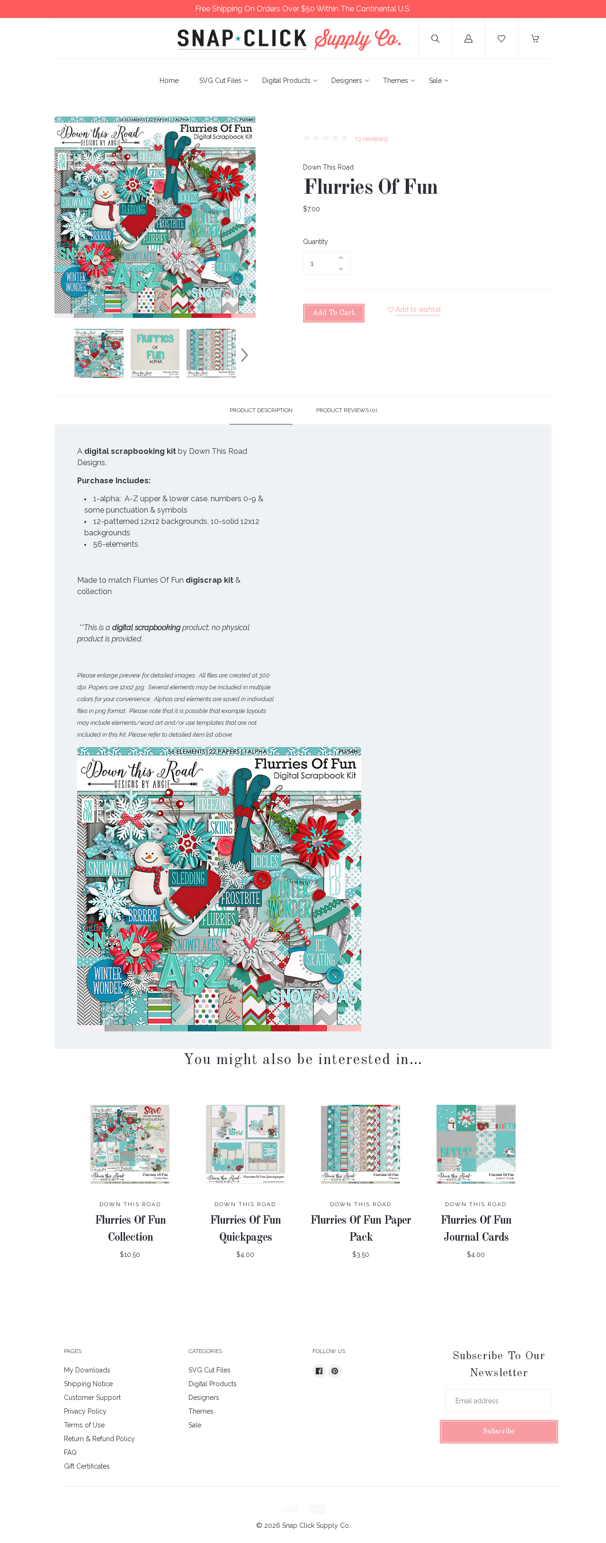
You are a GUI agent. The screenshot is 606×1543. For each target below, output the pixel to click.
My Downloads (87, 1370)
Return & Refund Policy (99, 1439)
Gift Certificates (87, 1466)
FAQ (70, 1452)
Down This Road (328, 167)
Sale (435, 80)
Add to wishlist (418, 309)
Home (169, 80)
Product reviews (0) (346, 410)
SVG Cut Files (220, 80)
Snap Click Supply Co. (316, 1525)
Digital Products (286, 80)
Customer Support (92, 1397)
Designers (346, 80)
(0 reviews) (370, 139)
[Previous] (65, 354)
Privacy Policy (85, 1411)
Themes (395, 80)
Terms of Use (84, 1425)
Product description (261, 410)
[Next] (244, 354)
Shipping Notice (88, 1384)
